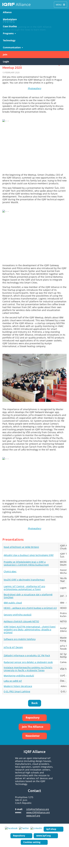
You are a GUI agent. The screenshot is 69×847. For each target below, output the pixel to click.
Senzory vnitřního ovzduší (17, 614)
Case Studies (10, 26)
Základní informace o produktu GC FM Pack (27, 655)
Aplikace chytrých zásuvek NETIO (21, 621)
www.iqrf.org (33, 815)
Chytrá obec (10, 571)
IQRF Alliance (16, 4)
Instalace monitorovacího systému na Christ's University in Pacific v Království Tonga (28, 669)
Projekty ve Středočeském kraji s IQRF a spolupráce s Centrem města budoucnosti (26, 563)
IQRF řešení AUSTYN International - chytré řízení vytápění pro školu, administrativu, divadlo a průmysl (30, 629)
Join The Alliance (32, 726)
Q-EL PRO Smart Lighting (17, 691)
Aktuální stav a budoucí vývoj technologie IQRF (29, 555)
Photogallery (34, 88)
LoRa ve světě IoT (13, 680)
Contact (34, 791)
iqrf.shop (51, 829)
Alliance (7, 12)
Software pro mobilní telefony (20, 639)
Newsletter (33, 736)
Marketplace (10, 19)
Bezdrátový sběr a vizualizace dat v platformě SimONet (28, 596)
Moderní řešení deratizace (18, 686)
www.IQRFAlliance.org (38, 812)
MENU (60, 4)
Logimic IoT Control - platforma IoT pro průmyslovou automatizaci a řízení (24, 588)
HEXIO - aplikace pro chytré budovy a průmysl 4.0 (30, 607)
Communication (12, 47)
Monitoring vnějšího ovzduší (19, 675)
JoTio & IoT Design (13, 647)
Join (5, 54)
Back (34, 703)
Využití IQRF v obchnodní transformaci (24, 579)
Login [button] (6, 61)
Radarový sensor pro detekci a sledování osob (28, 662)
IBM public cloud (13, 602)
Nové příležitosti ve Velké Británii (21, 547)
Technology (9, 40)
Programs (8, 33)
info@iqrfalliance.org (37, 809)
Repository (32, 717)
